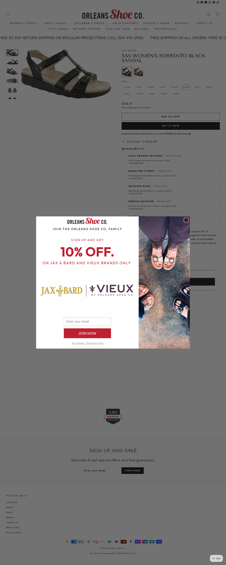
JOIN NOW (87, 333)
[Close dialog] (186, 220)
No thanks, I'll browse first (87, 343)
